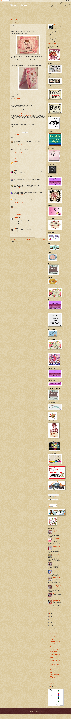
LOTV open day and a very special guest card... (54, 677)
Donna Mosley (16, 147)
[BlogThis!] (23, 132)
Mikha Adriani (16, 217)
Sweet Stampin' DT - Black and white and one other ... (55, 631)
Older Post (43, 239)
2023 (50, 611)
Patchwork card (52, 658)
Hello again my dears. (53, 671)
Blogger (40, 711)
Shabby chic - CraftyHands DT (55, 531)
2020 (50, 616)
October (51, 681)
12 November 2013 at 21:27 (18, 167)
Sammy (56, 24)
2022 (50, 613)
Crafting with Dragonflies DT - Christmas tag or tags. (57, 555)
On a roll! (51, 657)
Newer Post (12, 239)
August (51, 684)
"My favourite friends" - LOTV (19, 98)
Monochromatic (24, 114)
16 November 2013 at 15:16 (18, 225)
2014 (50, 625)
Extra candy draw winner (54, 638)
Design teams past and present (23, 20)
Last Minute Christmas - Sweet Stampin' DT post (57, 546)
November (52, 629)
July (51, 686)
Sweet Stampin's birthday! (54, 639)
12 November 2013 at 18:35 (18, 144)
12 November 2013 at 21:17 (18, 158)
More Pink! (54, 593)
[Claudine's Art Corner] (54, 450)
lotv (14, 134)
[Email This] (22, 132)
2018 (50, 619)
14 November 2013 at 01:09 (18, 202)
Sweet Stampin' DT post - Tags (55, 654)
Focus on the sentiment (54, 649)
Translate (55, 496)
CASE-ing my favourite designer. (55, 668)
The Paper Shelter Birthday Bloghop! (56, 539)
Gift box (51, 672)
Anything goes (22, 113)
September (52, 683)
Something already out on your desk (25, 115)
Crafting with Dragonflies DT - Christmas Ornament (54, 636)
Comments (51, 506)
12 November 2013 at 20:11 (18, 152)
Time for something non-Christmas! (54, 634)
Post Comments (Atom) (18, 241)
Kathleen (15, 161)
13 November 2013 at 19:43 (18, 194)
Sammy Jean (18, 5)
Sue (14, 170)
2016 (50, 622)
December (52, 628)
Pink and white (52, 662)
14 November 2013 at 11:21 (18, 214)
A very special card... (53, 651)
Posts (51, 504)
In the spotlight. (52, 655)
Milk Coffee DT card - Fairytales (55, 669)
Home (12, 20)
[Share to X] (25, 132)
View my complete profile (52, 43)
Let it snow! (52, 652)
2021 (50, 614)
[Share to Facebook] (26, 132)
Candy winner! (52, 643)
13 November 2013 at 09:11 (18, 187)
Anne (14, 205)
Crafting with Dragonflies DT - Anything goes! (57, 586)
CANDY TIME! (52, 645)
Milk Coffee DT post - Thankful (55, 646)
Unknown (15, 197)
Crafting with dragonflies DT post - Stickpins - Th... (55, 661)
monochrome (17, 134)
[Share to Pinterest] (27, 132)
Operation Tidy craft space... (54, 664)
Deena (15, 228)
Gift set (51, 648)
